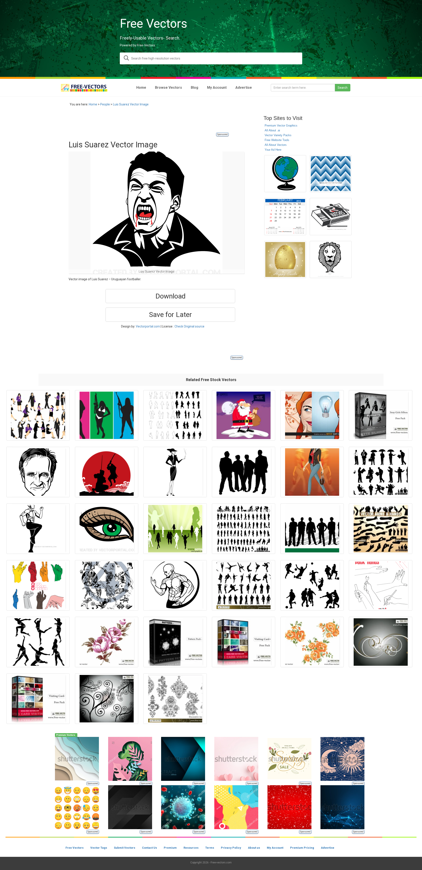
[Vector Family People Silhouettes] (243, 472)
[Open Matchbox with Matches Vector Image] (331, 216)
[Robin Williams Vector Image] (38, 472)
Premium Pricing (302, 847)
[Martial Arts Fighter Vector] (175, 585)
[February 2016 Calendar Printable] (285, 216)
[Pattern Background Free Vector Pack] (175, 642)
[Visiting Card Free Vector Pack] (243, 642)
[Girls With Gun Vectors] (106, 415)
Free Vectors (74, 847)
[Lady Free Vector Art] (312, 472)
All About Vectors (276, 145)
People (105, 104)
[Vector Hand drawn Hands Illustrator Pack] (38, 585)
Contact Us (149, 847)
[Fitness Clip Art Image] (38, 528)
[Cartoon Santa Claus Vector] (243, 415)
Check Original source (189, 326)
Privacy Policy (231, 847)
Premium (170, 847)
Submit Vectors (124, 847)
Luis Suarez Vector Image (131, 104)
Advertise (327, 847)
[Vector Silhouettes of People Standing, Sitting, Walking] (243, 528)
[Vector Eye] (106, 528)
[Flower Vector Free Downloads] (312, 642)
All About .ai (272, 130)
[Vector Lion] (331, 259)
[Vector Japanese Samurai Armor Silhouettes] (106, 472)
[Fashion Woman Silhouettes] (175, 528)
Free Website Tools (277, 140)
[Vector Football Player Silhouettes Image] (312, 585)
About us (254, 847)
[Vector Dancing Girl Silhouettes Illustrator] (38, 642)
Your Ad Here (273, 149)
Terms (209, 847)
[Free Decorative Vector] (175, 698)
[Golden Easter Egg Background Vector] (285, 259)
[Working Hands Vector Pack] (380, 585)
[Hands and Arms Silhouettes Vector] (380, 528)
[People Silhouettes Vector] (312, 528)
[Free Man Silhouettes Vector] (243, 585)
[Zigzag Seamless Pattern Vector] (331, 173)
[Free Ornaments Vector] (380, 642)
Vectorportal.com (148, 326)
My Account (275, 847)
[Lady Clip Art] (175, 472)
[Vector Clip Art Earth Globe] (285, 173)
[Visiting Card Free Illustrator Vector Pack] (38, 698)
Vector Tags (98, 847)
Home (93, 104)
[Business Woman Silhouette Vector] (38, 415)
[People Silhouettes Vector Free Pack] (175, 415)
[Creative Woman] (312, 415)
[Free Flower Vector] (106, 642)
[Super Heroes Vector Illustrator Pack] (106, 585)
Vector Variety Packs (278, 135)
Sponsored (222, 134)
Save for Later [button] (170, 314)
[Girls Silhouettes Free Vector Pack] (380, 415)
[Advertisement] (149, 122)
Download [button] (170, 296)
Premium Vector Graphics (281, 125)
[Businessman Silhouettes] (380, 472)
